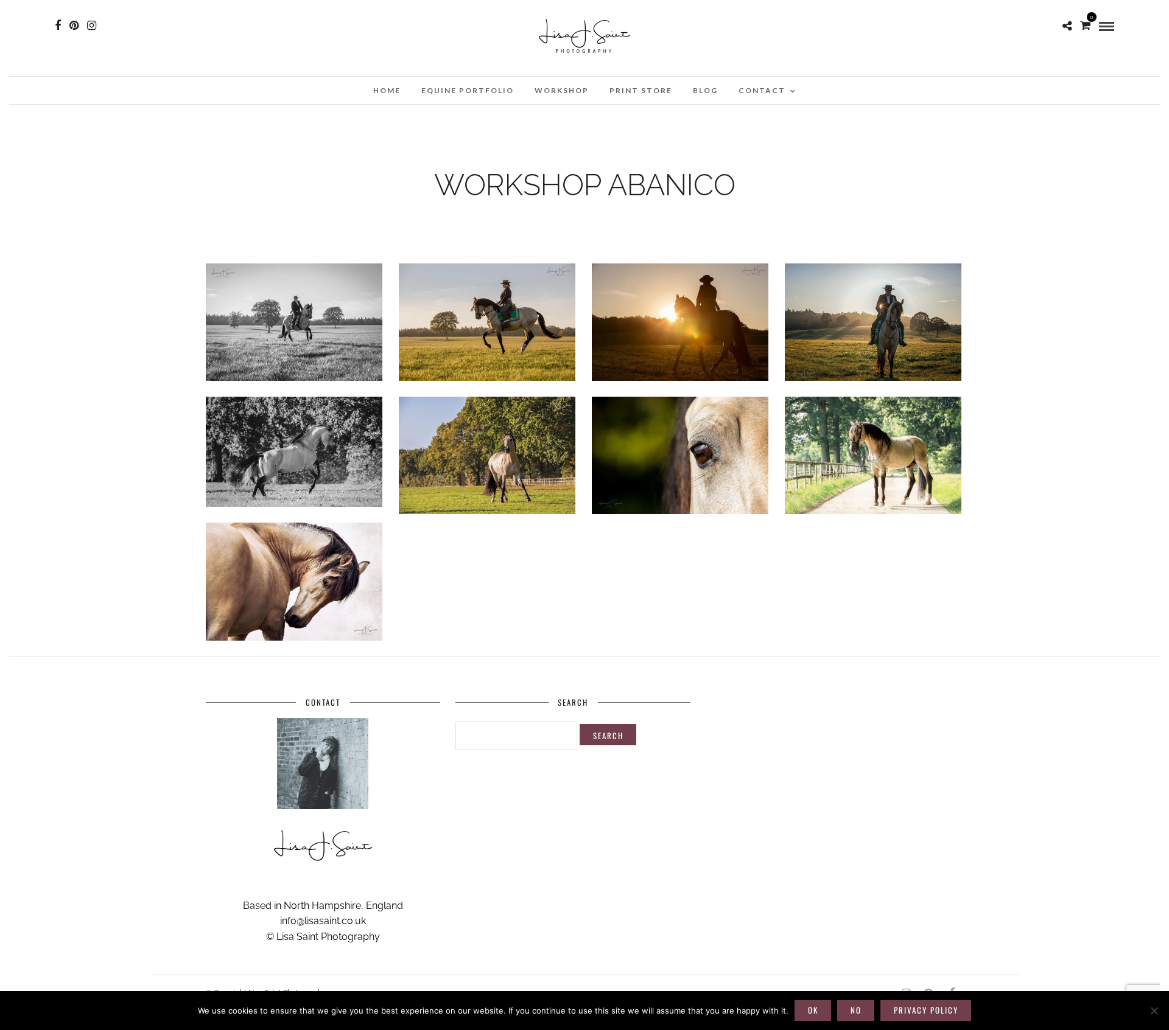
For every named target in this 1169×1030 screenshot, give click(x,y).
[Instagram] (91, 25)
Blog (705, 90)
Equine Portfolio (467, 90)
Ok (813, 1010)
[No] (1154, 1010)
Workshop (562, 90)
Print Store (640, 90)
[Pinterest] (74, 25)
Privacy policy (926, 1010)
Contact (762, 90)
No (856, 1010)
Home (387, 90)
